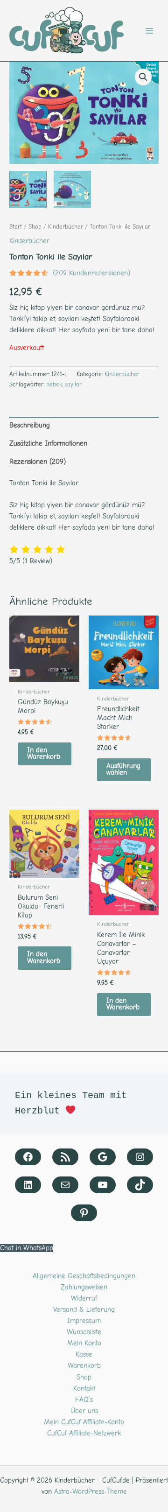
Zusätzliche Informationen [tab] (48, 444)
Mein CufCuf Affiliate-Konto (84, 1422)
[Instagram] (140, 1156)
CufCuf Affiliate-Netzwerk (84, 1433)
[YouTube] (103, 1184)
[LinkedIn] (28, 1184)
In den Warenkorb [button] (43, 753)
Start (15, 226)
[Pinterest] (84, 1212)
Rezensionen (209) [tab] (37, 462)
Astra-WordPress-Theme (90, 1492)
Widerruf (84, 1298)
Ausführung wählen (123, 769)
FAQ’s (84, 1400)
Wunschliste (84, 1332)
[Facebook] (28, 1156)
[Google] (103, 1156)
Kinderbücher (65, 226)
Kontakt (84, 1389)
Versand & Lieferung (84, 1310)
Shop (35, 226)
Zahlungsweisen (84, 1287)
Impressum (84, 1321)
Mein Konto (84, 1343)
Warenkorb (84, 1366)
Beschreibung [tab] (29, 425)
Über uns (84, 1411)
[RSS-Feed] (65, 1156)
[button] (143, 77)
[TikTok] (140, 1184)
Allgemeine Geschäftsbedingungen (84, 1276)
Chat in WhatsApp (26, 1248)
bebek (54, 384)
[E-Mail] (65, 1184)
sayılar (73, 384)
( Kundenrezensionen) (91, 273)
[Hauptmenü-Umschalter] (149, 30)
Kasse (84, 1354)
